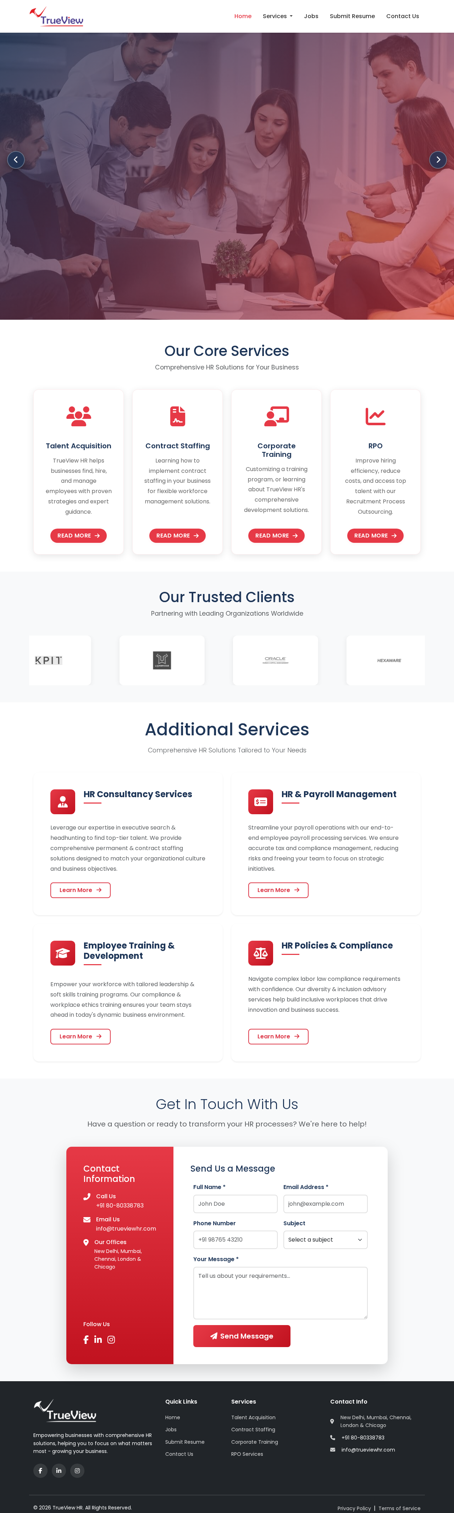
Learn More (77, 890)
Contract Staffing (253, 1429)
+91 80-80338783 (120, 1205)
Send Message (246, 1336)
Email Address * (305, 1187)
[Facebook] (40, 1471)
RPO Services (247, 1454)
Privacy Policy (354, 1508)
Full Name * (209, 1187)
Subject (294, 1223)
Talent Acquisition (253, 1417)
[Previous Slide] (16, 160)
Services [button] (275, 16)
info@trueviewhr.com (126, 1229)
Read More (74, 535)
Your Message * (216, 1259)
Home (242, 16)
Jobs (311, 16)
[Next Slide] (438, 160)
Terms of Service (399, 1508)
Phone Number (214, 1223)
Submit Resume (352, 16)
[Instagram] (77, 1471)
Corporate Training (254, 1442)
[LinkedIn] (59, 1471)
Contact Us (402, 16)
